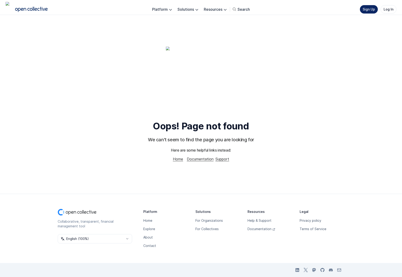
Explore (149, 229)
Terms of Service (313, 229)
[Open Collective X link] (305, 270)
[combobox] (95, 238)
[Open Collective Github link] (322, 270)
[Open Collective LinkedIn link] (297, 270)
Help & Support (259, 220)
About (148, 237)
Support (222, 159)
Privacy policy (310, 220)
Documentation (200, 159)
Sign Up (369, 9)
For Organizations (209, 220)
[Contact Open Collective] (339, 270)
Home (178, 159)
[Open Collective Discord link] (331, 270)
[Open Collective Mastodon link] (314, 270)
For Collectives (207, 229)
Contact (149, 246)
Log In (388, 9)
